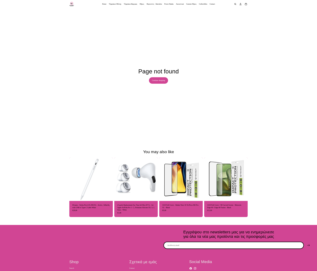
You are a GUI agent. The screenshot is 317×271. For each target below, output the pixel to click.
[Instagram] (195, 268)
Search (71, 268)
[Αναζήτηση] (235, 4)
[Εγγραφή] (308, 245)
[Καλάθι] (246, 4)
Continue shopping (158, 80)
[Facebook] (190, 268)
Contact (132, 268)
